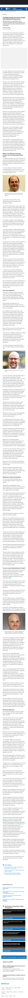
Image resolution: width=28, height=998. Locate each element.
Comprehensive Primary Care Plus (16, 822)
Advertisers (3, 991)
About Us (3, 987)
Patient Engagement (12, 957)
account (11, 576)
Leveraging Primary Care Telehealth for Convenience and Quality (13, 867)
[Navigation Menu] (1, 9)
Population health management (10, 11)
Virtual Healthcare (21, 957)
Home (2, 11)
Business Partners (9, 991)
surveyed (20, 117)
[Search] (26, 9)
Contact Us (3, 989)
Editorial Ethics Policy (9, 987)
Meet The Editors (17, 987)
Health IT (5, 957)
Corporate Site (20, 991)
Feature (4, 14)
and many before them (16, 139)
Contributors (3, 993)
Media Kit (15, 991)
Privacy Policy (8, 989)
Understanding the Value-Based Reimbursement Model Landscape (12, 873)
